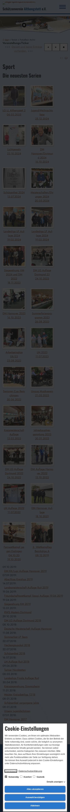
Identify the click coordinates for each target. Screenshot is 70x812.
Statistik (40, 777)
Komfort (27, 777)
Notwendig (13, 777)
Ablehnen (35, 805)
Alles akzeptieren (35, 789)
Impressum (11, 771)
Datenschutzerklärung (30, 771)
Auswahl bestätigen (35, 797)
